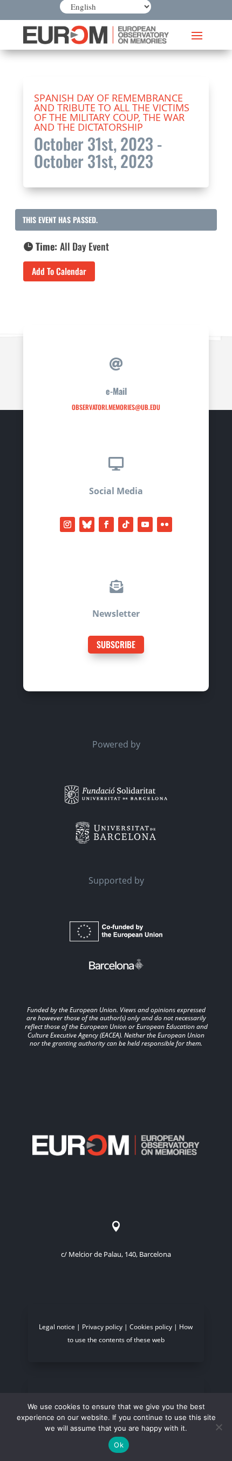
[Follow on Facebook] (106, 524)
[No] (218, 1427)
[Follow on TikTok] (125, 524)
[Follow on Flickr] (164, 524)
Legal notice (57, 1326)
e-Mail (116, 391)
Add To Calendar (59, 271)
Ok (119, 1444)
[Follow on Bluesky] (86, 524)
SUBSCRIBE (116, 644)
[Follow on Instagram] (67, 524)
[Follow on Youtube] (145, 524)
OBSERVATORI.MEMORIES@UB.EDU (116, 407)
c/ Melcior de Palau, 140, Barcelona (116, 1254)
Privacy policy (102, 1326)
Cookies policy (150, 1326)
